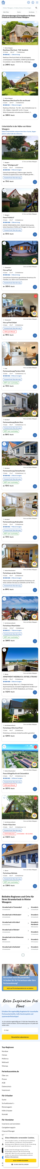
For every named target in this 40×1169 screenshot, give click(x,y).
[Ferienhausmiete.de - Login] (33, 2)
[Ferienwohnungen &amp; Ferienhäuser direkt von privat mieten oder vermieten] (3, 2)
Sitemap (5, 1066)
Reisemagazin (7, 1107)
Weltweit (5, 1062)
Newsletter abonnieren (20, 1037)
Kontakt (5, 1114)
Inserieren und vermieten (11, 1124)
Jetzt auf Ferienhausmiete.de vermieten (20, 988)
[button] (37, 2)
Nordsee (5, 1051)
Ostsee (4, 1055)
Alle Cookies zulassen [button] (20, 1160)
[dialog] (20, 1150)
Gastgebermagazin (8, 1127)
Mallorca (5, 1059)
